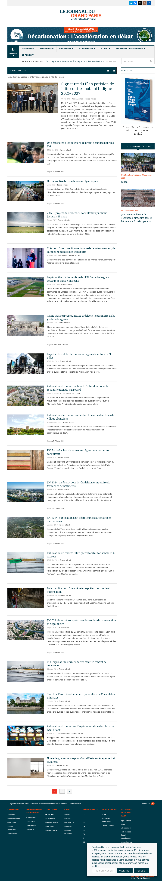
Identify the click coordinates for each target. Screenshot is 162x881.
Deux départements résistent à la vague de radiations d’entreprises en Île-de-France (75, 61)
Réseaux (67, 818)
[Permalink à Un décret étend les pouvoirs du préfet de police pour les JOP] (25, 152)
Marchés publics (51, 822)
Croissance (11, 822)
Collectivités (66, 733)
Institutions (63, 255)
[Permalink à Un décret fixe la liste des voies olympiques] (25, 191)
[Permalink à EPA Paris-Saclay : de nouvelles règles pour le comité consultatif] (25, 460)
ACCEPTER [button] (124, 870)
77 (58, 284)
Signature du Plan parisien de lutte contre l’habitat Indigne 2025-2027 (87, 89)
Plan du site (145, 803)
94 (84, 826)
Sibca (124, 181)
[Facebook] (149, 3)
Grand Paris (28, 49)
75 (59, 733)
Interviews (68, 826)
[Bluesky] (135, 3)
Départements (86, 49)
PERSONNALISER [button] (103, 870)
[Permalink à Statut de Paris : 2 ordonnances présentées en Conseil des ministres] (25, 703)
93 (84, 822)
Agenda (67, 814)
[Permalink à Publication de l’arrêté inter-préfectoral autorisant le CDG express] (25, 562)
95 (84, 830)
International (31, 825)
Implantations (12, 833)
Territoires (46, 49)
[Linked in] (131, 3)
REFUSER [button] (141, 870)
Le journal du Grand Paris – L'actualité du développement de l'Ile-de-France (81, 15)
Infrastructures (51, 830)
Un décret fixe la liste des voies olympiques (72, 181)
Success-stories (13, 818)
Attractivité (30, 821)
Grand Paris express (60, 344)
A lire (104, 814)
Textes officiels (90, 98)
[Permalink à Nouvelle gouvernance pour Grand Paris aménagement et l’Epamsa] (25, 768)
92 (84, 842)
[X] (140, 3)
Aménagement (77, 98)
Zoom (78, 393)
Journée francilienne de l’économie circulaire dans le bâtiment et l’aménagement (136, 218)
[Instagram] (144, 3)
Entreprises (65, 49)
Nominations (69, 822)
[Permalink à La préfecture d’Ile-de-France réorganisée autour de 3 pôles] (25, 363)
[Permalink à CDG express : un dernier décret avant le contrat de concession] (25, 671)
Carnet (104, 49)
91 (84, 838)
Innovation (11, 814)
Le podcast (28, 55)
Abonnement (126, 827)
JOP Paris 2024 (58, 171)
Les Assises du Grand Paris (129, 49)
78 (60, 393)
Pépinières (30, 829)
